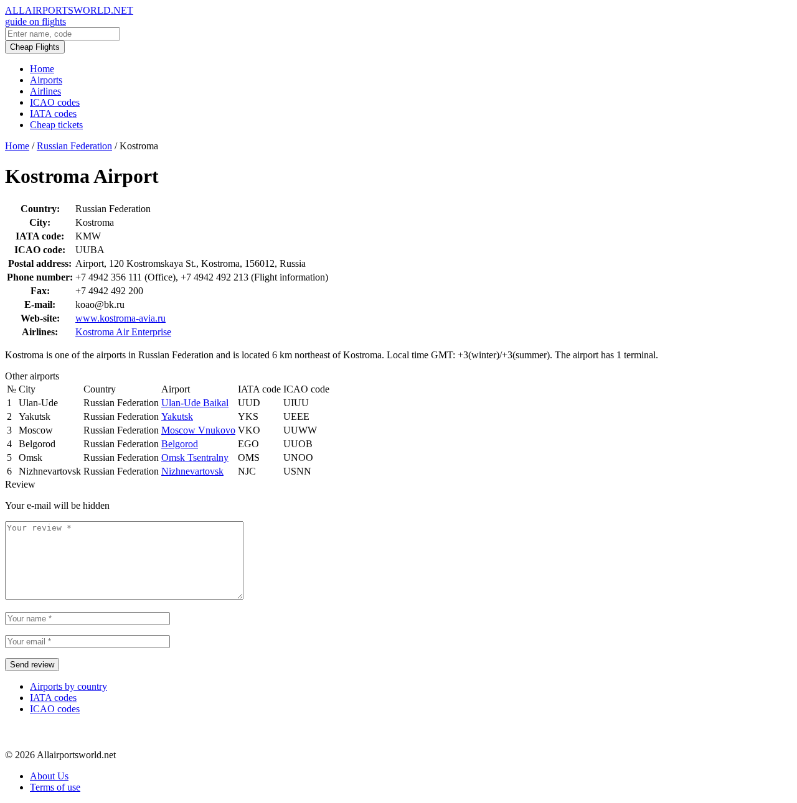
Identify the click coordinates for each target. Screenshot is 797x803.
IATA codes (53, 113)
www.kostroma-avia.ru (120, 318)
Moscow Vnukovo (198, 430)
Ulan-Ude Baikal (195, 402)
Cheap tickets (56, 124)
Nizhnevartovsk (192, 471)
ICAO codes (55, 102)
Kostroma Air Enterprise (123, 332)
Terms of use (55, 787)
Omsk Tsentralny (195, 457)
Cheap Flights (35, 47)
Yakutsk (177, 416)
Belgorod (179, 444)
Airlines (45, 91)
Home (42, 68)
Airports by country (68, 686)
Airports (46, 80)
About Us (49, 776)
